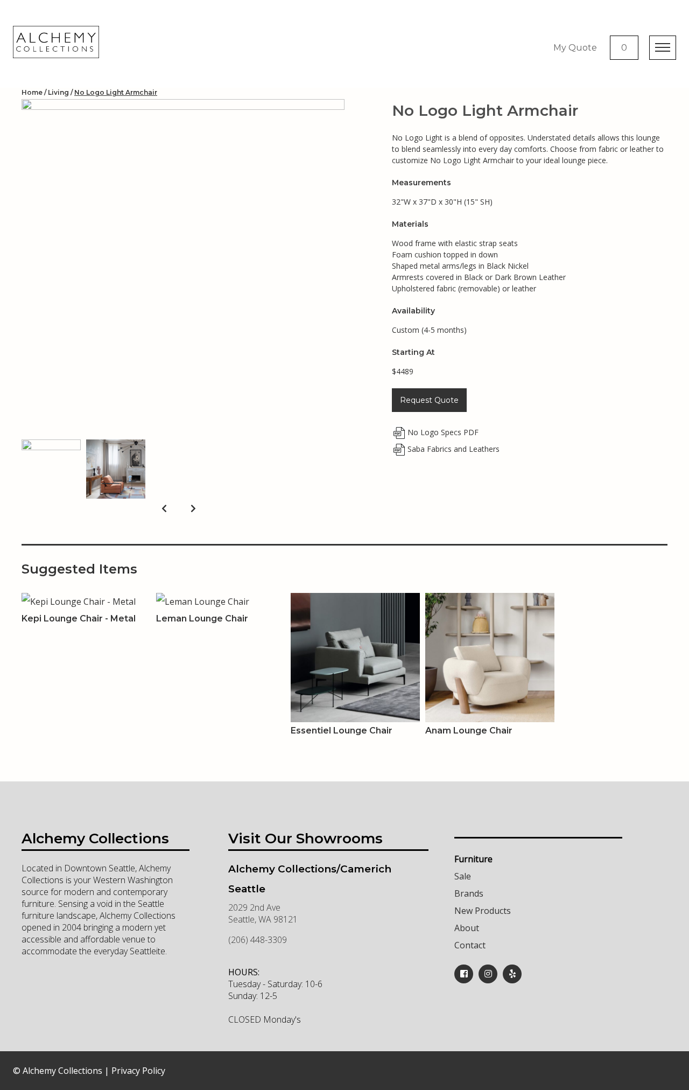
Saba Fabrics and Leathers (453, 449)
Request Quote (429, 400)
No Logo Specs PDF (443, 432)
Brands (468, 893)
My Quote (575, 48)
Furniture (473, 859)
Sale (462, 876)
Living (58, 92)
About (466, 928)
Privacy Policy (138, 1071)
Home (32, 92)
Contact (470, 945)
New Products (482, 911)
